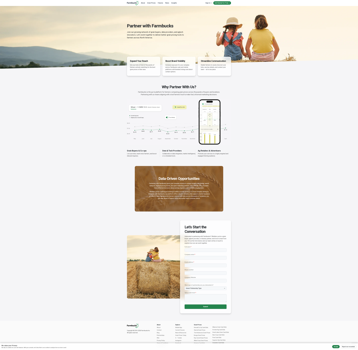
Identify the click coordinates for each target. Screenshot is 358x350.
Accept (336, 346)
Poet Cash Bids (216, 337)
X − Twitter (178, 338)
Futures (160, 3)
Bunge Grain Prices (199, 335)
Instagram (178, 340)
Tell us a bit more (190, 292)
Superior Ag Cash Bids (219, 340)
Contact (159, 330)
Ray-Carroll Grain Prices (201, 338)
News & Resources (180, 332)
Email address (189, 262)
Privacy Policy (161, 340)
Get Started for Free (221, 3)
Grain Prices (151, 3)
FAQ (158, 338)
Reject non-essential (348, 346)
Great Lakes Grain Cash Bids (220, 332)
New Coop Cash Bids (218, 335)
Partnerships (160, 335)
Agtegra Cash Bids (199, 343)
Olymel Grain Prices (199, 330)
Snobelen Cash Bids (218, 342)
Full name (187, 247)
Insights (174, 3)
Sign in (207, 3)
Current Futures (180, 330)
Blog (158, 332)
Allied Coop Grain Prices (201, 340)
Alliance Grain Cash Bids (219, 327)
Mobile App (178, 327)
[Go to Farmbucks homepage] (132, 3)
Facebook (178, 343)
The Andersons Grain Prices (202, 332)
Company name (189, 254)
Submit (205, 307)
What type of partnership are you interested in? (199, 285)
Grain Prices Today (180, 335)
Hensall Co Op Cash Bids (201, 327)
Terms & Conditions (162, 343)
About (143, 3)
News (167, 3)
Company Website (190, 277)
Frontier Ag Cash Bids (218, 329)
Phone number (189, 270)
